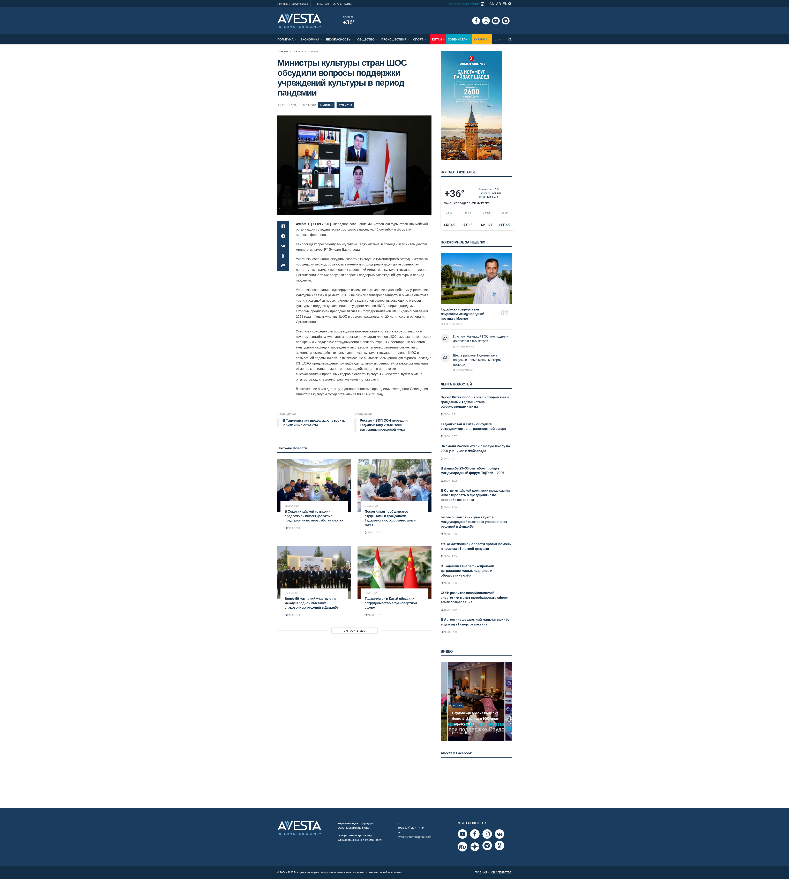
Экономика (309, 39)
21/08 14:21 (450, 458)
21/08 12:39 (450, 556)
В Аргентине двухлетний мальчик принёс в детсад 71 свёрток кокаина (475, 621)
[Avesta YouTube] (462, 834)
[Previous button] (443, 701)
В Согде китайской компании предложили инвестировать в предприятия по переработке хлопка (314, 516)
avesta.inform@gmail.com (414, 837)
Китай (437, 39)
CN (491, 3)
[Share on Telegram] (283, 236)
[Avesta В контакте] (499, 834)
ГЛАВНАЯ (323, 3)
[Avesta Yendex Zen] (475, 846)
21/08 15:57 (374, 615)
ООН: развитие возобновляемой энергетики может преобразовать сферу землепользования (474, 597)
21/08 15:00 (450, 583)
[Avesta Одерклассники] (499, 845)
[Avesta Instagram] (487, 834)
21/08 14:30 (450, 609)
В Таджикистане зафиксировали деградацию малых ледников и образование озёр (467, 571)
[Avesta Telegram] (487, 845)
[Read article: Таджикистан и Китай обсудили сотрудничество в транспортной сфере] (394, 572)
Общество (366, 39)
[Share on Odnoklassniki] (283, 256)
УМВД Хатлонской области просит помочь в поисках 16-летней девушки (476, 546)
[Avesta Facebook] (475, 834)
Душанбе (348, 17)
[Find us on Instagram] (486, 20)
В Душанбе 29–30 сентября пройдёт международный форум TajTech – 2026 (472, 470)
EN (505, 3)
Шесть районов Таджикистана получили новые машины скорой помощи (477, 360)
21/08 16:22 (374, 532)
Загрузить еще (354, 630)
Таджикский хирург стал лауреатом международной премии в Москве (462, 314)
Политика (285, 39)
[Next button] (509, 701)
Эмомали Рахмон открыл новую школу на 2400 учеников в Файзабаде (475, 448)
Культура (345, 105)
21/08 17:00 (294, 527)
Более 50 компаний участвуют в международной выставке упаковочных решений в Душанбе (312, 603)
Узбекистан (457, 39)
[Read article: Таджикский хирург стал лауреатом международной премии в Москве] (476, 278)
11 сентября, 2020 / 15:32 (296, 104)
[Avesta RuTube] (462, 846)
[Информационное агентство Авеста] (299, 20)
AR (498, 3)
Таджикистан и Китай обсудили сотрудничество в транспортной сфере (391, 603)
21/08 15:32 (450, 480)
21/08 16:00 (294, 615)
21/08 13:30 (450, 631)
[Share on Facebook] (283, 226)
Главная (282, 51)
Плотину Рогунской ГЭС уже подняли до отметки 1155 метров (480, 338)
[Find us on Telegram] (506, 20)
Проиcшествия (393, 39)
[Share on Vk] (283, 246)
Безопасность (338, 39)
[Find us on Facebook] (476, 20)
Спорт (418, 39)
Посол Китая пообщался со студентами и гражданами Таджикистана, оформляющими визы (390, 518)
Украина (480, 39)
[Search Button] (510, 39)
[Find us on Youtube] (496, 20)
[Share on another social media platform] (283, 266)
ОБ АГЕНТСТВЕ (342, 3)
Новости (297, 51)
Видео (457, 711)
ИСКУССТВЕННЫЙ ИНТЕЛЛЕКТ (464, 3)
